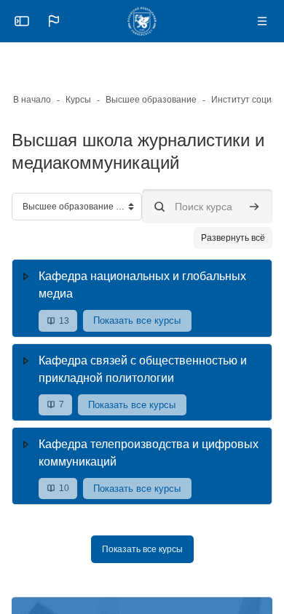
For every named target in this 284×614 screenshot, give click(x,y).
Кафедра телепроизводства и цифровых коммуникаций (149, 453)
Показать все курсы (137, 320)
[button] (53, 21)
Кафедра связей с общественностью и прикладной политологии (143, 369)
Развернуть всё (233, 238)
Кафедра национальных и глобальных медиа (142, 285)
